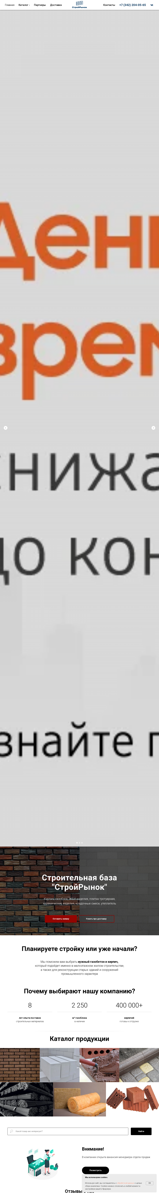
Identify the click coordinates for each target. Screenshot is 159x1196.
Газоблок (59, 1062)
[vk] (151, 5)
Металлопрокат (26, 1097)
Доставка (56, 4)
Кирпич (20, 1062)
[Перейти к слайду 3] (82, 842)
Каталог (23, 4)
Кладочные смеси (99, 1062)
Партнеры (40, 4)
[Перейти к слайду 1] (77, 842)
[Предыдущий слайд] (5, 428)
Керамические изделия (132, 1097)
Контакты (109, 4)
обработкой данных (125, 1183)
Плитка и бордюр (139, 1063)
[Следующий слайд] (153, 428)
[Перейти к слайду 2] (79, 842)
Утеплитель (79, 1096)
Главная (9, 4)
